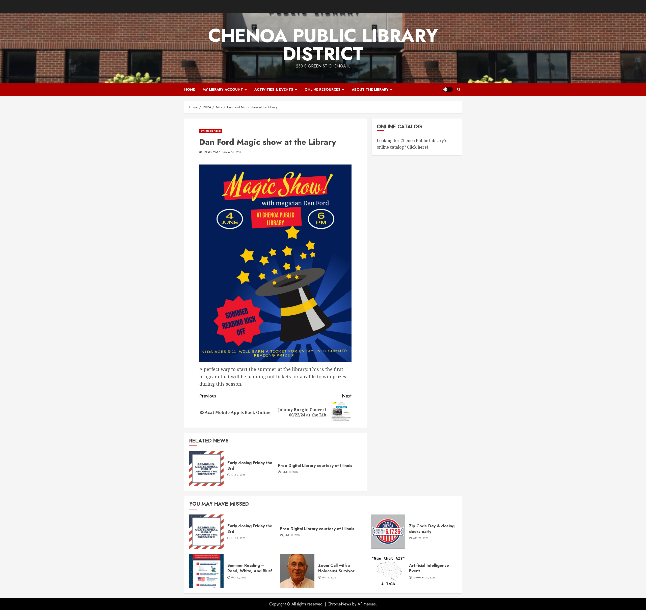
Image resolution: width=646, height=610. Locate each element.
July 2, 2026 (238, 475)
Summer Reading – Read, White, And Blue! (249, 568)
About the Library (370, 89)
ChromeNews (339, 604)
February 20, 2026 (424, 577)
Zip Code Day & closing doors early (431, 528)
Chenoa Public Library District (323, 44)
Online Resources (322, 89)
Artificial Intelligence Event (429, 568)
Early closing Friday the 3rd (249, 465)
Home (189, 89)
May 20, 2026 (420, 538)
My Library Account (223, 89)
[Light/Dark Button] (448, 89)
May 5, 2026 (329, 577)
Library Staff (211, 152)
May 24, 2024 (233, 152)
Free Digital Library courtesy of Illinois (315, 465)
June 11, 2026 (289, 472)
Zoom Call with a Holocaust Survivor (336, 568)
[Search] (458, 89)
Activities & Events (273, 89)
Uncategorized (211, 131)
